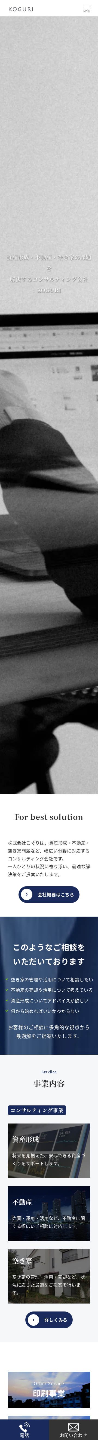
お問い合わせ (73, 1435)
